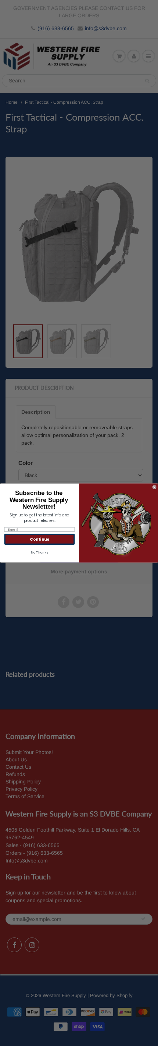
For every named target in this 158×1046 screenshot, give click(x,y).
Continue (39, 539)
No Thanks (39, 552)
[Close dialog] (154, 487)
